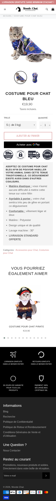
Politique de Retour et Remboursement (24, 427)
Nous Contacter (11, 450)
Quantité (43, 118)
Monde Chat (18, 487)
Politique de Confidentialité (18, 421)
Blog (5, 411)
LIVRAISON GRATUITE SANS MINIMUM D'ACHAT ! (28, 2)
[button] (4, 338)
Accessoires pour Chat (27, 250)
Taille (7, 118)
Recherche (9, 416)
